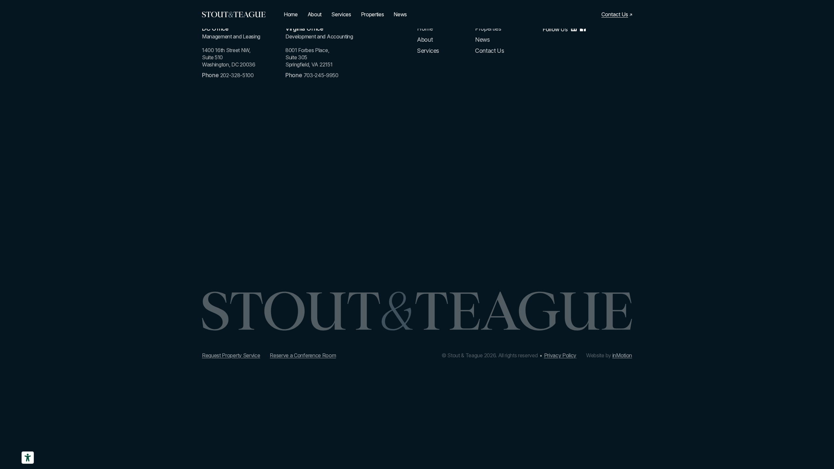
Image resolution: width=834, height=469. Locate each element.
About (315, 14)
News (400, 14)
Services (341, 14)
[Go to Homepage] (234, 14)
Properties (372, 14)
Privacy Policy (560, 355)
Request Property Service (231, 355)
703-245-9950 (321, 75)
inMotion (622, 355)
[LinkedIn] (573, 29)
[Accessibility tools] (28, 457)
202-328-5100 (237, 75)
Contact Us (489, 50)
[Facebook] (583, 29)
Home (291, 14)
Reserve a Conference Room (303, 355)
